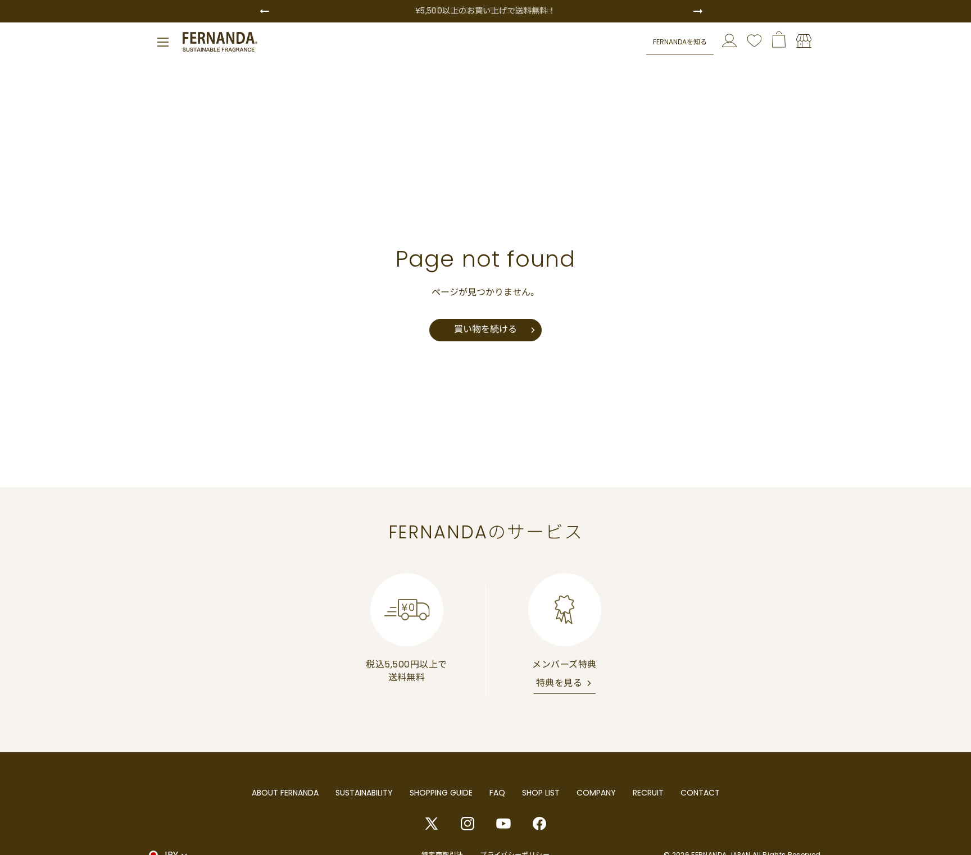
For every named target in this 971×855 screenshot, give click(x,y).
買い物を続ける (485, 329)
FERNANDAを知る (680, 41)
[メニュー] (163, 42)
